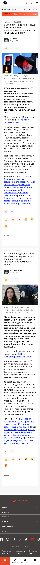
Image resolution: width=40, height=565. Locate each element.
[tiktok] (26, 539)
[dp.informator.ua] (5, 3)
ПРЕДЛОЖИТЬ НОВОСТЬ (20, 501)
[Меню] (37, 3)
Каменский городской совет (16, 121)
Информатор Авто (33, 552)
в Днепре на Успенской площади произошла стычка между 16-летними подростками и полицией (19, 422)
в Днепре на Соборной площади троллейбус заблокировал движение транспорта (18, 191)
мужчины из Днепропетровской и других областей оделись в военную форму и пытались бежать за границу (19, 433)
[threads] (38, 539)
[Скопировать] (17, 48)
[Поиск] (31, 3)
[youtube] (32, 539)
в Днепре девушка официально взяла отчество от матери (19, 441)
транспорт (7, 236)
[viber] (20, 539)
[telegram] (13, 539)
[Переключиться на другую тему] (26, 3)
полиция (6, 475)
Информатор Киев (20, 552)
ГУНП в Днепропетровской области (17, 355)
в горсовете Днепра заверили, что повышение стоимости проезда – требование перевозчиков (20, 180)
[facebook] (1, 539)
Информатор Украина (6, 552)
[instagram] (7, 539)
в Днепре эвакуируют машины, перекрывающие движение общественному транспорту (18, 199)
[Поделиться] (12, 48)
